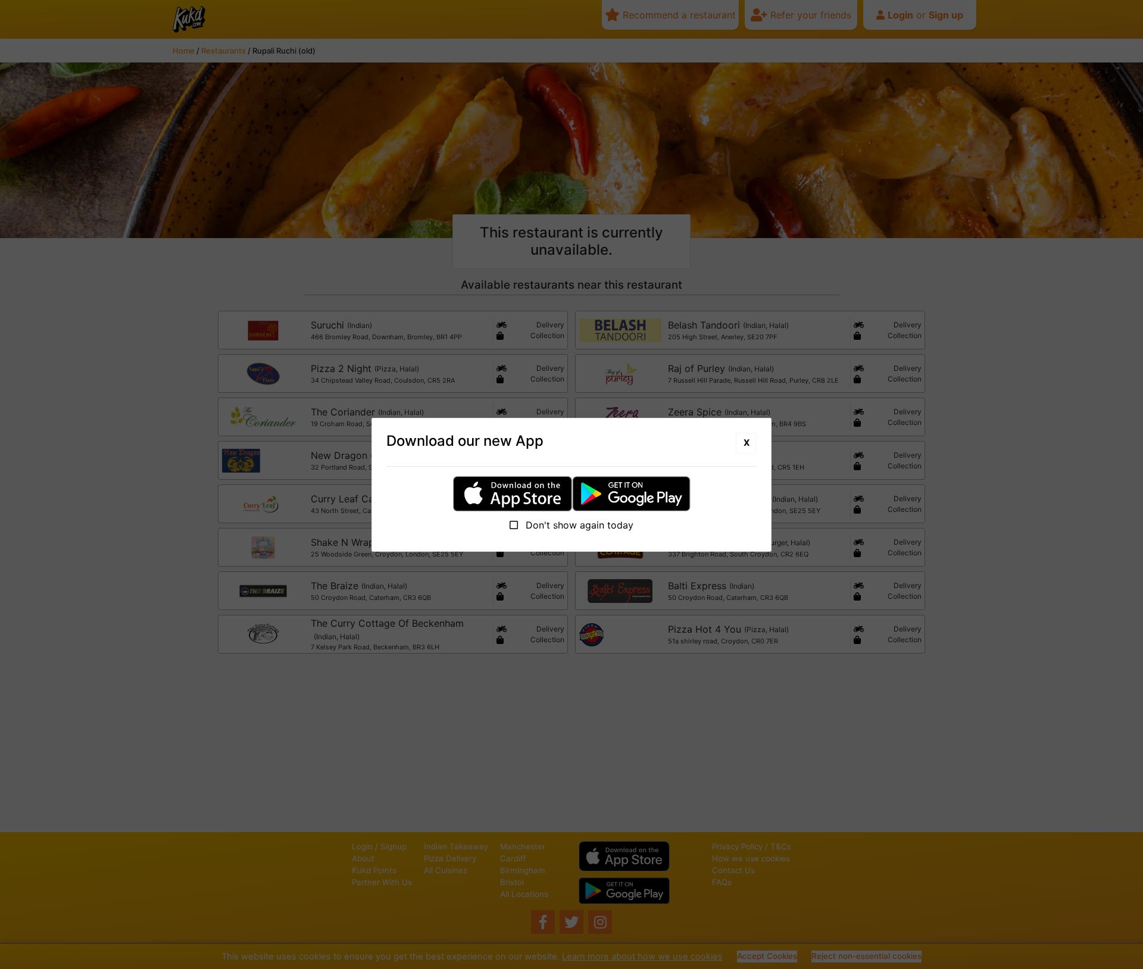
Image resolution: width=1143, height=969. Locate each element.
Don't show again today (578, 525)
